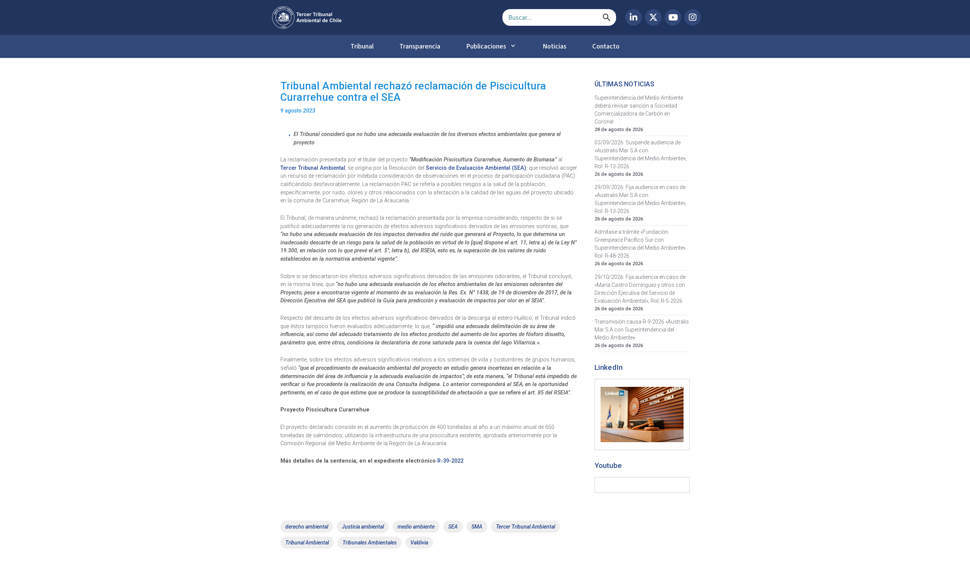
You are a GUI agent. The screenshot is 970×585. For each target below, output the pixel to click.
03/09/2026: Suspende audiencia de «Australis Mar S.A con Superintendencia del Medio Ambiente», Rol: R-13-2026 (641, 154)
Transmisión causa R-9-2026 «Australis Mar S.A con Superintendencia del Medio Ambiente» (642, 330)
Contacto (606, 46)
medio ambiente (416, 527)
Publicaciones (486, 46)
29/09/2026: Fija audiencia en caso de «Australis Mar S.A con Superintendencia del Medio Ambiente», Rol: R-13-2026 (641, 199)
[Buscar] (606, 17)
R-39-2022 (450, 461)
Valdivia (419, 543)
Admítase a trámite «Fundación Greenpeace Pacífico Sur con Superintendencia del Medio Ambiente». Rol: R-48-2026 (641, 244)
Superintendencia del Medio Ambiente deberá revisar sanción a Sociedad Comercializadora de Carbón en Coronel (639, 110)
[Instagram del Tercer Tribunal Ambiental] (692, 17)
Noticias (554, 46)
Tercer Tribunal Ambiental (312, 168)
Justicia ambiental (363, 527)
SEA (453, 527)
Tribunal (362, 46)
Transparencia (419, 46)
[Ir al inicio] (381, 17)
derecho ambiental (306, 527)
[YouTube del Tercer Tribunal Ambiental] (673, 17)
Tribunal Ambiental (307, 543)
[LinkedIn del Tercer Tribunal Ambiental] (633, 17)
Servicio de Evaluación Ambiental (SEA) (476, 168)
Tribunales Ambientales (370, 543)
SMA (476, 527)
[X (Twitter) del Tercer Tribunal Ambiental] (653, 17)
